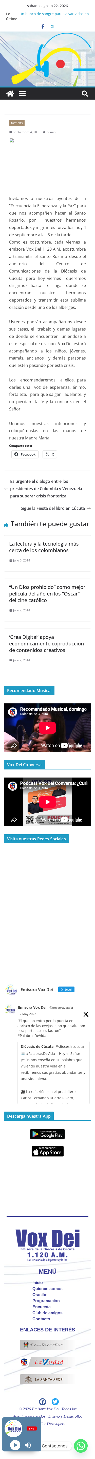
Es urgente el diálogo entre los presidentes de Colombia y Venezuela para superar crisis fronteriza (46, 489)
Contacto (41, 1319)
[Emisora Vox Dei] (10, 93)
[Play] (15, 1445)
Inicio (37, 1283)
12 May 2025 (27, 1014)
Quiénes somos (47, 1289)
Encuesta (41, 1307)
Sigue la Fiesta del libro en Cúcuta (53, 508)
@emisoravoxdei (61, 1007)
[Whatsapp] (81, 1446)
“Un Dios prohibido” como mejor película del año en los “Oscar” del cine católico (47, 594)
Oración (40, 1295)
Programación (46, 1301)
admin (51, 132)
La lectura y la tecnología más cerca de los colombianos (44, 547)
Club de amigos (47, 1313)
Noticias (17, 123)
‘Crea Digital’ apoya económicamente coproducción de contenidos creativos (46, 643)
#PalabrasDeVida (31, 1035)
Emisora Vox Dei (32, 1007)
